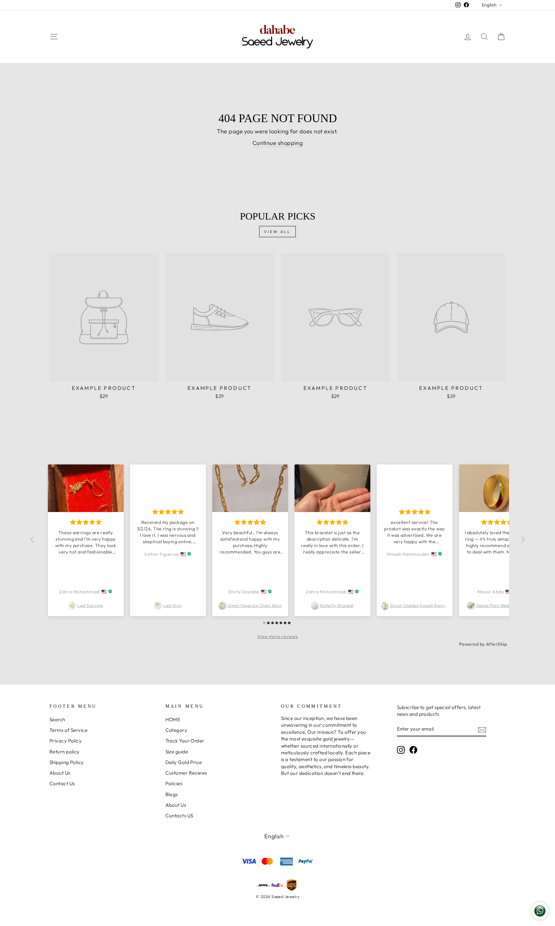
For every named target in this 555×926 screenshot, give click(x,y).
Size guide (176, 752)
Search (57, 719)
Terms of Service (68, 730)
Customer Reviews (186, 773)
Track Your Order (184, 741)
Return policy (64, 752)
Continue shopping (277, 143)
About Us (59, 773)
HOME (173, 719)
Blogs (171, 794)
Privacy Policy (65, 741)
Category (176, 730)
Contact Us (62, 783)
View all (277, 231)
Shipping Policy (66, 762)
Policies (173, 783)
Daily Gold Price (183, 762)
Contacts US (179, 816)
